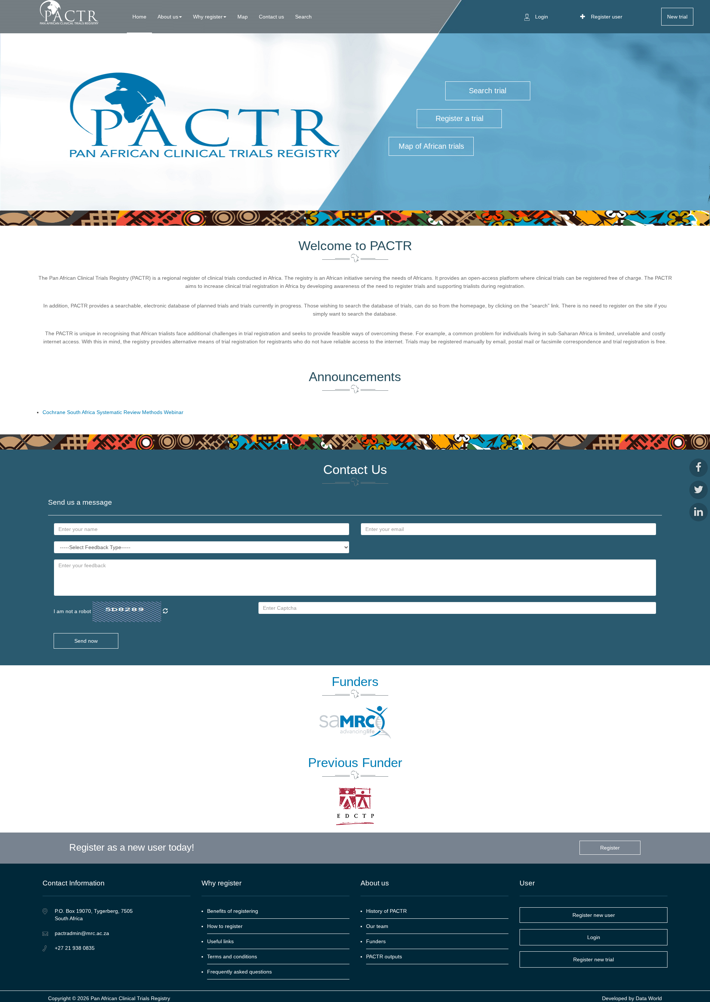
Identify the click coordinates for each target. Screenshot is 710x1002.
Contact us (271, 17)
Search (303, 17)
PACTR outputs (384, 956)
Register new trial (593, 959)
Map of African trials (431, 146)
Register (610, 848)
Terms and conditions (232, 956)
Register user (606, 17)
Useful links (220, 941)
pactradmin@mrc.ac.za (82, 933)
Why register (208, 17)
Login (541, 17)
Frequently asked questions (239, 972)
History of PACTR (386, 911)
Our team (377, 926)
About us (168, 17)
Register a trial (459, 118)
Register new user (593, 915)
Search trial (487, 91)
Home (139, 17)
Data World (648, 998)
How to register (225, 926)
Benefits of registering (232, 911)
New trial (677, 17)
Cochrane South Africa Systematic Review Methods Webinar (113, 412)
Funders (376, 941)
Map (242, 17)
